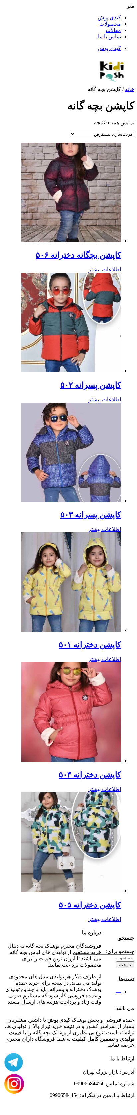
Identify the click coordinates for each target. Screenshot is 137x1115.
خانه (129, 89)
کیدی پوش (109, 17)
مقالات (113, 30)
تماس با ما (109, 36)
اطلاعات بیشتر (104, 269)
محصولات (110, 24)
